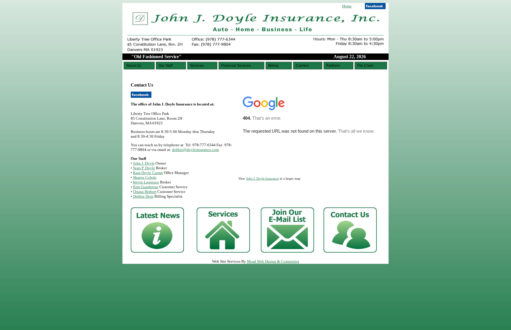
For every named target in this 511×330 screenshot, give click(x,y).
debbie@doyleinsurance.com (195, 149)
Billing (273, 66)
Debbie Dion (143, 196)
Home (347, 6)
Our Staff (165, 66)
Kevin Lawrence (146, 182)
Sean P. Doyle (144, 168)
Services (197, 66)
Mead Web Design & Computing (273, 261)
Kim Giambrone (146, 187)
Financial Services (236, 66)
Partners (333, 66)
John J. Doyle (144, 163)
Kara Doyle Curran (148, 172)
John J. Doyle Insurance (262, 178)
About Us (133, 66)
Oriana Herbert (144, 191)
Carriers (302, 66)
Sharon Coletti (144, 177)
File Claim (365, 66)
